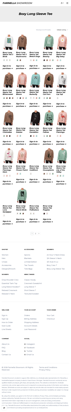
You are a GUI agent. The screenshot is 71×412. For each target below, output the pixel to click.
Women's (50, 249)
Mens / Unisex (29, 274)
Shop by (5, 249)
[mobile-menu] (66, 3)
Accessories (29, 249)
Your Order (51, 310)
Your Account (30, 310)
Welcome (5, 310)
